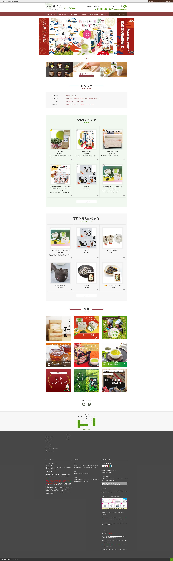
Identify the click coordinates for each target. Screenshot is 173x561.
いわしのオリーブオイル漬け (114, 285)
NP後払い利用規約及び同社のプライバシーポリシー (111, 540)
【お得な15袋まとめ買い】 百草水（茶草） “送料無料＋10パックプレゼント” (60, 187)
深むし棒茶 (60, 151)
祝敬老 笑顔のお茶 (86, 151)
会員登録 (169, 1)
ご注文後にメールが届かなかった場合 (89, 14)
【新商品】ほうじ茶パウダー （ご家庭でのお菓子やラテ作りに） (80, 104)
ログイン (161, 1)
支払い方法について (51, 14)
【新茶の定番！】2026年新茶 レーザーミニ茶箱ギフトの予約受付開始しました (83, 98)
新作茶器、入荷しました (71, 95)
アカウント (152, 1)
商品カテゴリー (104, 14)
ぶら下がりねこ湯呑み (112, 250)
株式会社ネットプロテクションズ (116, 536)
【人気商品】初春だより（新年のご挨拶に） (75, 101)
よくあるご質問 (74, 14)
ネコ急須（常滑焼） (60, 285)
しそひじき (86, 285)
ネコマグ (86, 186)
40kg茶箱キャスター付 (112, 151)
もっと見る (86, 201)
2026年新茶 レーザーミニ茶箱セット (112, 186)
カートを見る (122, 14)
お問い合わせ (114, 14)
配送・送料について (63, 14)
